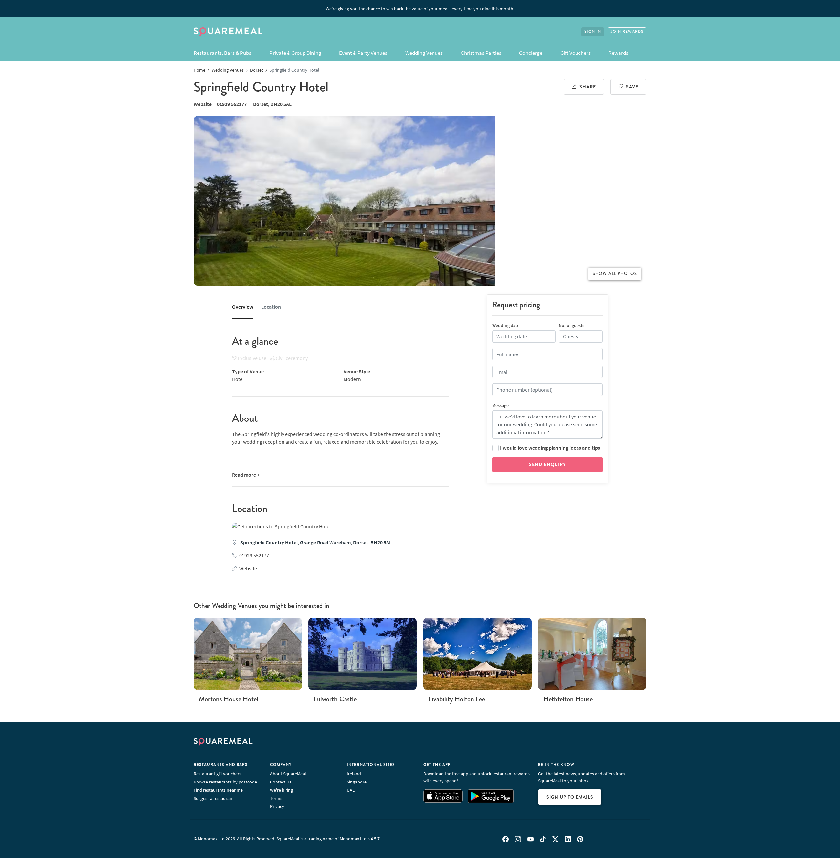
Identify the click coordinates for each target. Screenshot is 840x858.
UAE (351, 790)
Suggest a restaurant (214, 798)
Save (632, 86)
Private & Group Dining (295, 52)
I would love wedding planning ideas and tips (550, 447)
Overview (242, 306)
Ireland (354, 774)
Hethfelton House (568, 699)
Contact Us (280, 782)
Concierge (530, 52)
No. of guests (571, 325)
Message (500, 405)
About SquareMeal (288, 774)
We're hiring (281, 790)
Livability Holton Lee (457, 699)
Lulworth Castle (335, 699)
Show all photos (615, 274)
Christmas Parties (481, 52)
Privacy (277, 806)
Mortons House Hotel (228, 699)
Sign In (592, 31)
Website (203, 104)
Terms (276, 798)
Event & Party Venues (363, 52)
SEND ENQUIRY (547, 464)
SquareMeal (228, 31)
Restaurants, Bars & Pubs (222, 52)
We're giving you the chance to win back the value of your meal (420, 8)
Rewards (618, 52)
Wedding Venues (424, 52)
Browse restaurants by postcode (225, 782)
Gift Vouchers (575, 52)
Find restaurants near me (218, 790)
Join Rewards (627, 31)
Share (587, 86)
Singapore (357, 782)
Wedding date (505, 325)
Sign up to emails (569, 797)
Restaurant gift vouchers (217, 774)
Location (271, 306)
